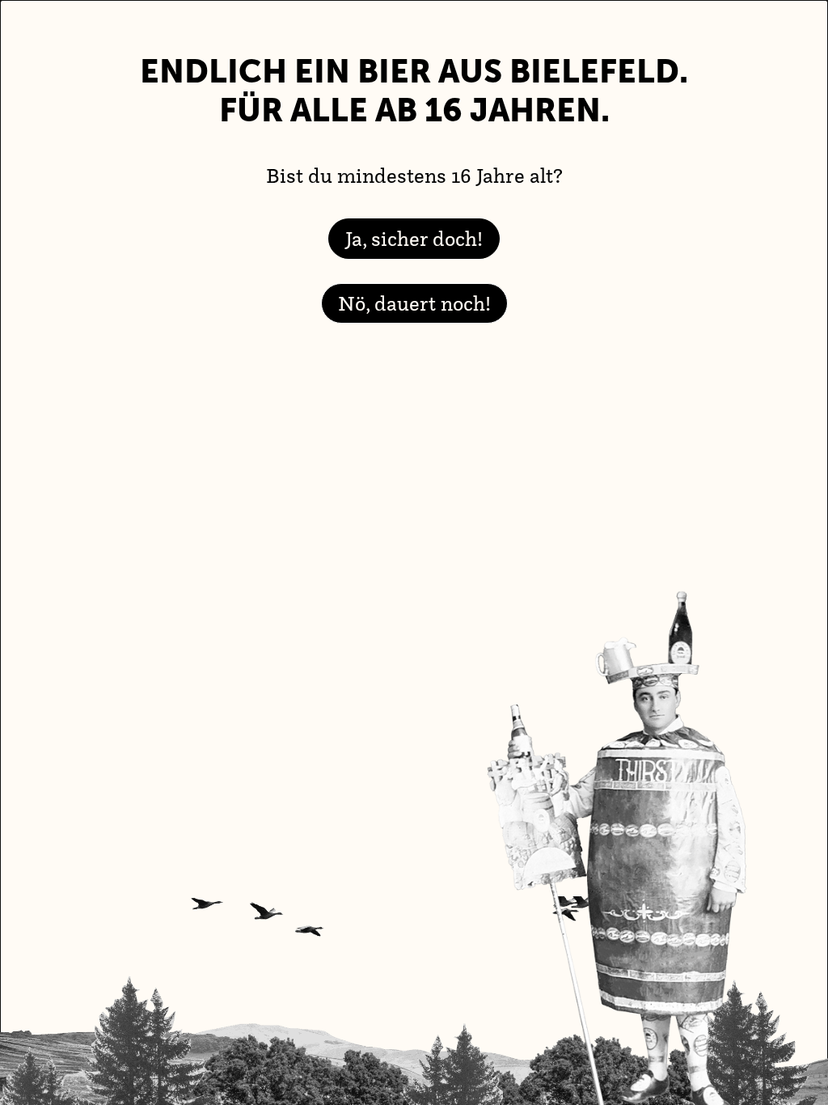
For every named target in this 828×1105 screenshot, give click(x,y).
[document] (414, 552)
